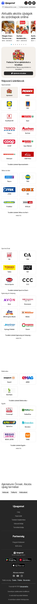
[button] (30, 3)
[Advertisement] (18, 231)
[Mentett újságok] (26, 3)
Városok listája (18, 524)
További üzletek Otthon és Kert (18, 212)
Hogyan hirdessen (18, 542)
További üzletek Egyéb (17, 445)
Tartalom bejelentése (18, 520)
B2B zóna (18, 546)
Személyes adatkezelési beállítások (18, 591)
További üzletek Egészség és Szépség (17, 335)
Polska (19, 580)
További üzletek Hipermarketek (17, 164)
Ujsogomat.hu (24, 586)
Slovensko (26, 580)
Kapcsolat (18, 516)
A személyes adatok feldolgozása (18, 599)
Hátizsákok (23, 492)
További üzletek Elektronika (18, 400)
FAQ (18, 512)
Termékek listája (18, 527)
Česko (14, 580)
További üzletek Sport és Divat (18, 290)
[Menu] (34, 3)
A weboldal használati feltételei (18, 595)
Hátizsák (5, 492)
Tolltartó (14, 492)
